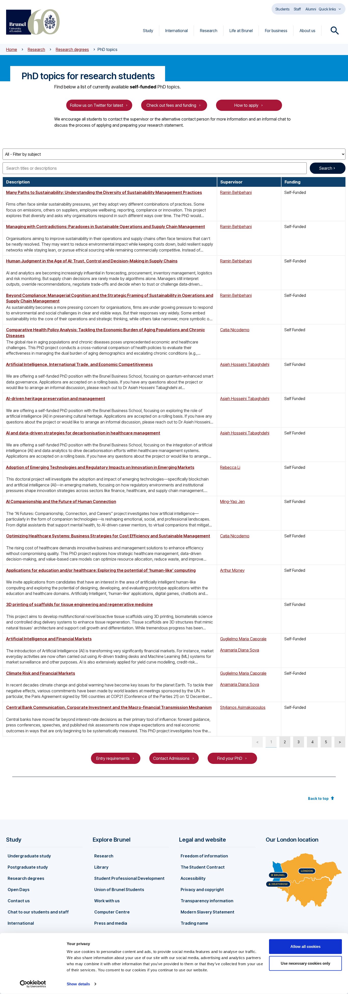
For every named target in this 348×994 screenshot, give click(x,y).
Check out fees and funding (171, 105)
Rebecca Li (230, 467)
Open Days (19, 889)
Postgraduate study (28, 867)
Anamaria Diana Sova (239, 650)
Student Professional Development (129, 878)
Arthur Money (232, 570)
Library (101, 867)
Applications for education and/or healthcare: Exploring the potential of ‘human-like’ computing (101, 570)
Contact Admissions (171, 758)
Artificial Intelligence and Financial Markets (49, 638)
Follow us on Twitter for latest (96, 105)
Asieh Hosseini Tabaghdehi (244, 364)
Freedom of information (204, 855)
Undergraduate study (29, 855)
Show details (78, 984)
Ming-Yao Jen (232, 501)
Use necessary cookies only (305, 963)
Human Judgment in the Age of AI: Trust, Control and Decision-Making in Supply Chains (92, 260)
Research (208, 30)
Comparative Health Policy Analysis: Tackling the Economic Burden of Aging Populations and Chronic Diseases (105, 332)
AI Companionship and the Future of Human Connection (61, 501)
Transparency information (207, 900)
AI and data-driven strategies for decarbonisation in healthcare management (83, 432)
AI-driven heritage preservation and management (55, 398)
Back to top (318, 798)
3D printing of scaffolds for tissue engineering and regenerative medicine (79, 604)
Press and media (110, 923)
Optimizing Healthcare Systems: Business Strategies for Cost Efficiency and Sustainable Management (108, 535)
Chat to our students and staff (38, 912)
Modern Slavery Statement (207, 912)
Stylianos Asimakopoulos (242, 707)
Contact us (19, 900)
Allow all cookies (305, 946)
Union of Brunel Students (119, 889)
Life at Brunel (241, 30)
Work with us (107, 900)
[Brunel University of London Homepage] (33, 21)
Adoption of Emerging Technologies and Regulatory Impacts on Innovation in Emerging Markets (100, 467)
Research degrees (72, 49)
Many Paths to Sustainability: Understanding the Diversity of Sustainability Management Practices (104, 192)
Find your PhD (229, 758)
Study (148, 30)
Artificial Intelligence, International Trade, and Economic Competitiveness (79, 364)
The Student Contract (203, 867)
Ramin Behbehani (236, 192)
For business (276, 30)
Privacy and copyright (202, 889)
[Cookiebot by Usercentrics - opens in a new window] (33, 984)
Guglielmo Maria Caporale (243, 638)
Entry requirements (113, 758)
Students (282, 9)
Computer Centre (112, 912)
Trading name (194, 923)
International (176, 30)
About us (307, 30)
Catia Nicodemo (234, 329)
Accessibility (193, 878)
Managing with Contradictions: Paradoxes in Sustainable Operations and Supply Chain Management (105, 226)
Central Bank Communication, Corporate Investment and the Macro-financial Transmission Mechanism (109, 707)
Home (11, 49)
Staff (297, 9)
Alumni (310, 9)
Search (325, 168)
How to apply (246, 105)
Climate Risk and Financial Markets (40, 673)
